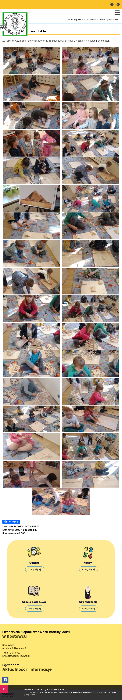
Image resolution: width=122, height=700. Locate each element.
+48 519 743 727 (117, 4)
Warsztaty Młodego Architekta (24, 31)
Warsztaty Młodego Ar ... (108, 20)
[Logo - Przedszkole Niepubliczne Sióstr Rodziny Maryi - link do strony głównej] (15, 24)
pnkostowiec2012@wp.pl (112, 4)
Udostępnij (13, 522)
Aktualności (90, 20)
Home (80, 19)
